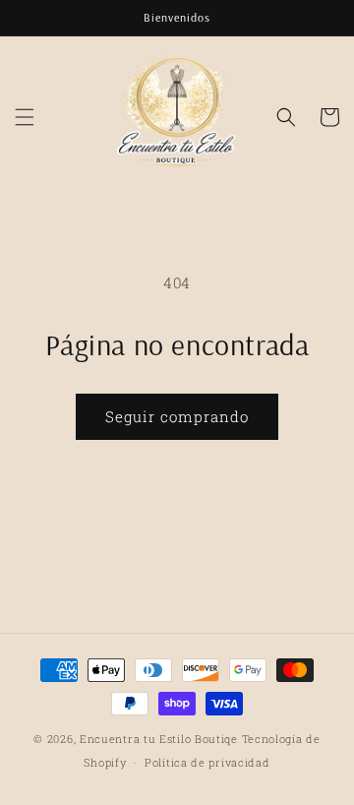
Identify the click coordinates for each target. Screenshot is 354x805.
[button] (24, 117)
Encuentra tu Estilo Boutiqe (161, 738)
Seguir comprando (177, 416)
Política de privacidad (207, 762)
